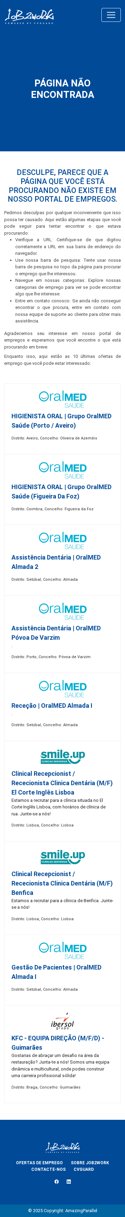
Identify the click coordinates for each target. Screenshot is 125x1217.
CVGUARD (84, 1169)
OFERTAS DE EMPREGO (39, 1162)
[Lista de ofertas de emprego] (29, 15)
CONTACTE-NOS (48, 1169)
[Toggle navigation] (111, 15)
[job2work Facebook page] (57, 1182)
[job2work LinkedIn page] (69, 1182)
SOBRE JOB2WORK (90, 1162)
